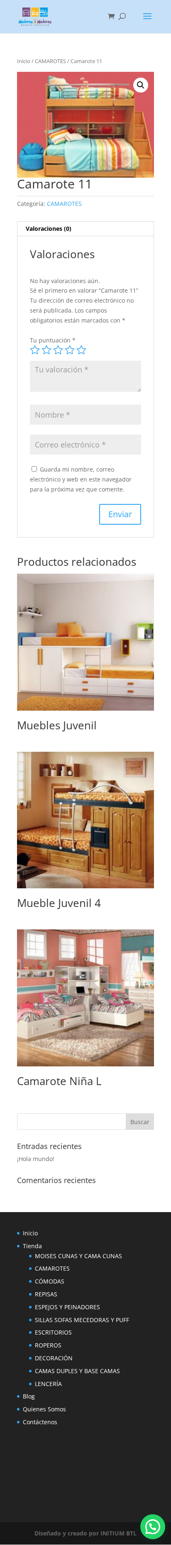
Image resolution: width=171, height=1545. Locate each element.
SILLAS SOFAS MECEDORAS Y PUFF (82, 1320)
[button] (140, 85)
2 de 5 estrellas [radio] (46, 350)
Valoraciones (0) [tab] (48, 228)
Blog (29, 1396)
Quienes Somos (44, 1409)
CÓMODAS (49, 1281)
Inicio (23, 61)
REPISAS (46, 1294)
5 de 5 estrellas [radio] (81, 350)
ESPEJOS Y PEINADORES (67, 1307)
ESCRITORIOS (53, 1332)
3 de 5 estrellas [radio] (58, 350)
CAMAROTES (50, 61)
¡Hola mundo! (35, 1159)
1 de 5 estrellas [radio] (35, 350)
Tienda (32, 1246)
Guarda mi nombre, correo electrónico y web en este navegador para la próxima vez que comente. (81, 479)
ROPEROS (48, 1345)
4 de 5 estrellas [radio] (70, 350)
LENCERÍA (48, 1384)
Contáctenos (40, 1422)
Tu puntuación (53, 340)
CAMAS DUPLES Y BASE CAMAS (77, 1371)
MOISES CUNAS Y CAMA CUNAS (78, 1256)
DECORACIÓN (54, 1358)
